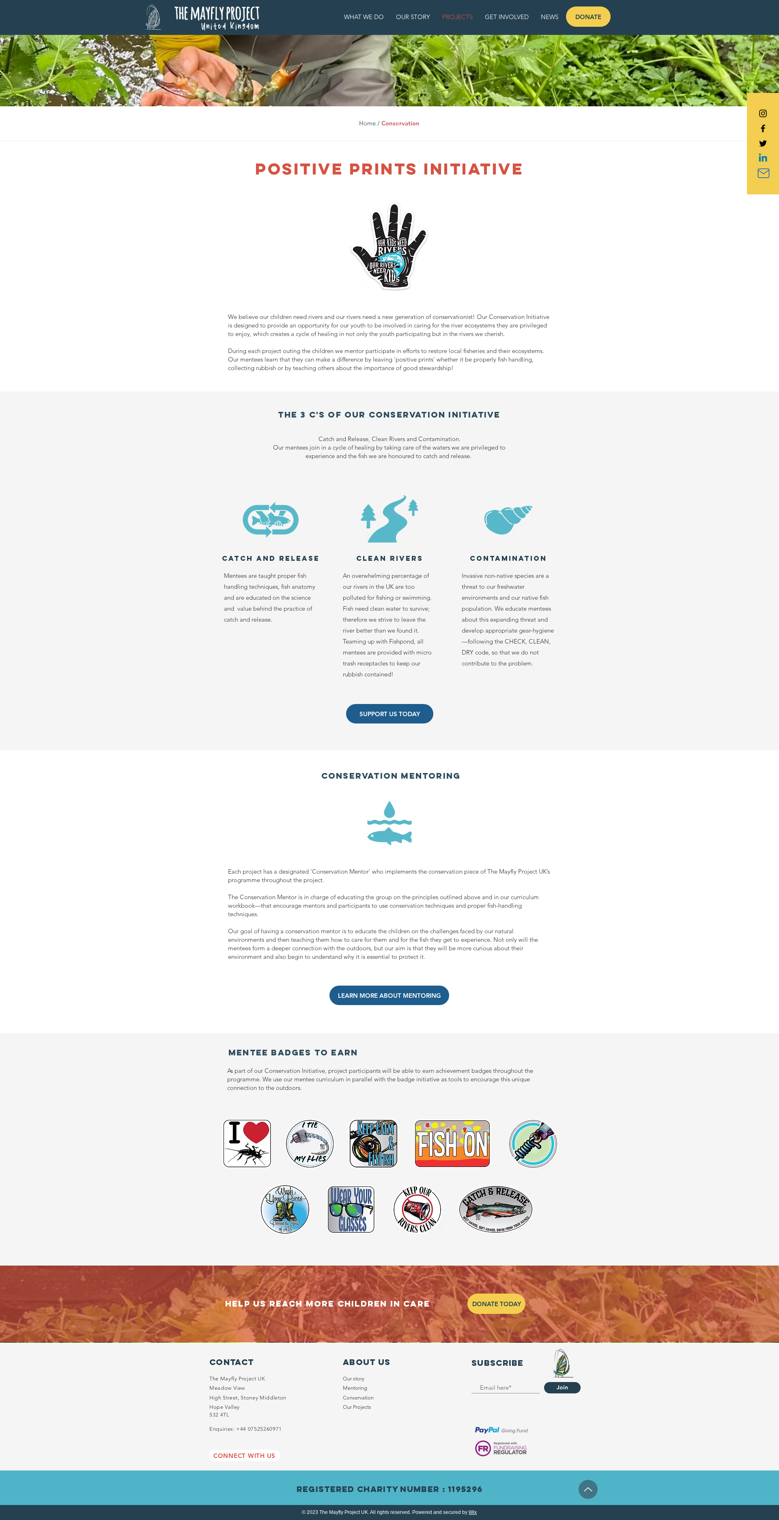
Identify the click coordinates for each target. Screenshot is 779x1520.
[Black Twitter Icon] (763, 143)
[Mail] (763, 173)
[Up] (588, 1489)
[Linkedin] (763, 158)
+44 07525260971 (259, 1429)
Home (367, 123)
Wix (473, 1512)
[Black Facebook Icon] (763, 128)
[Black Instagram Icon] (763, 113)
